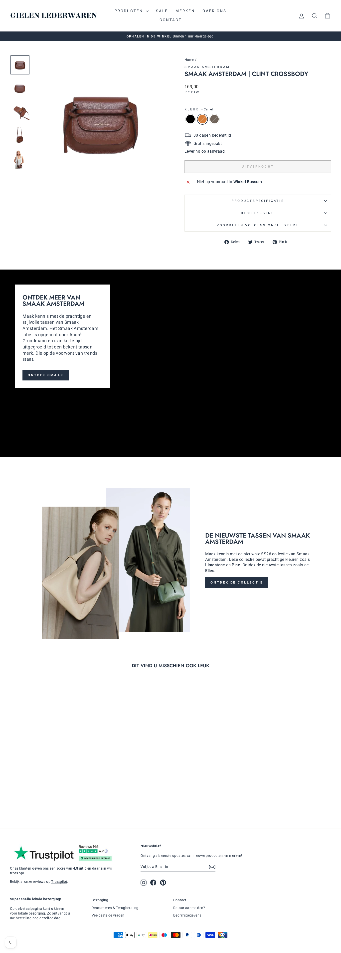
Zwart (190, 119)
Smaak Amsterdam (207, 67)
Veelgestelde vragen (108, 915)
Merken (185, 11)
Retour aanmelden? (189, 908)
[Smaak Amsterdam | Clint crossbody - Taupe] (54, 798)
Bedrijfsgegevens (187, 915)
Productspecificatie (257, 201)
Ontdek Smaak (46, 375)
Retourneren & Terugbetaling (115, 908)
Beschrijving (258, 213)
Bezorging (100, 900)
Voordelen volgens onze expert (258, 225)
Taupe (214, 119)
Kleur (198, 109)
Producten (130, 11)
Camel (202, 119)
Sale (162, 11)
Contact (171, 20)
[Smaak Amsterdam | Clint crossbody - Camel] (48, 798)
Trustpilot (59, 882)
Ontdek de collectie (236, 582)
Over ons (214, 11)
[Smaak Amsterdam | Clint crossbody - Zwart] (41, 798)
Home (189, 60)
